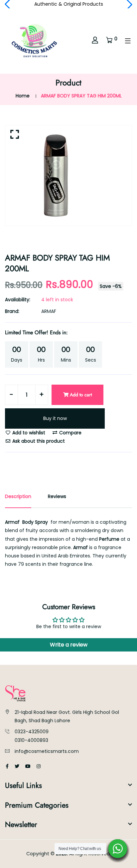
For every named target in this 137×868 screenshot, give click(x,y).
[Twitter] (17, 766)
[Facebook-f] (7, 766)
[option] (68, 175)
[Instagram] (38, 766)
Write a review (68, 644)
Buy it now (55, 418)
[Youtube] (28, 766)
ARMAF (48, 311)
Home (23, 95)
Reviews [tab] (57, 496)
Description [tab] (18, 496)
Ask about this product (38, 441)
